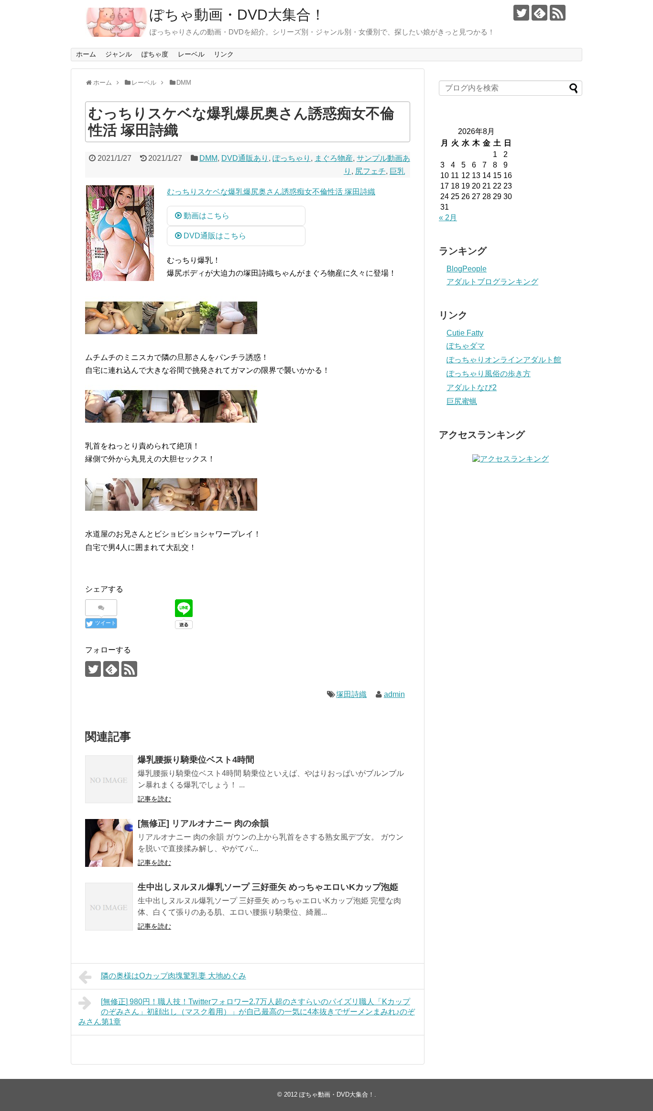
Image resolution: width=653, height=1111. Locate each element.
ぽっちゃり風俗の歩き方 (488, 374)
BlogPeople (466, 269)
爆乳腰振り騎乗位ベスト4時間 (196, 759)
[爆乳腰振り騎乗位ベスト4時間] (109, 779)
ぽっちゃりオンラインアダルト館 (503, 360)
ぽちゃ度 (154, 54)
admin (394, 694)
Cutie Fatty (464, 333)
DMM (208, 158)
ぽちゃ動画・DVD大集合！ (237, 14)
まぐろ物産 (334, 158)
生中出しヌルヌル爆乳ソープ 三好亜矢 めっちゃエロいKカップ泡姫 (268, 887)
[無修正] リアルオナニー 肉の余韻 (203, 823)
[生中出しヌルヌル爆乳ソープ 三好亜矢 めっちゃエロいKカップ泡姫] (109, 907)
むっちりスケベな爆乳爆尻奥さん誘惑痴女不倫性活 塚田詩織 (271, 192)
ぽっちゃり (291, 158)
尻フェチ (370, 171)
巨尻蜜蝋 (461, 401)
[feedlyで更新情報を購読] (539, 13)
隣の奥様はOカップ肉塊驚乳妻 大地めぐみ (173, 976)
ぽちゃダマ (465, 346)
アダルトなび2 (471, 387)
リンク (224, 54)
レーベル (191, 54)
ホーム (86, 54)
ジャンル (118, 54)
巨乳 (397, 171)
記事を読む (154, 799)
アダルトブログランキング (492, 282)
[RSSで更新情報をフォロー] (558, 13)
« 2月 (448, 217)
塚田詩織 (351, 694)
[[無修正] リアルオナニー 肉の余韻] (109, 843)
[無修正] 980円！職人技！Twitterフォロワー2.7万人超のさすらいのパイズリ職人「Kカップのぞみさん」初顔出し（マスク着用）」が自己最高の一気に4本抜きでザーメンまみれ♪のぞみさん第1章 (246, 1012)
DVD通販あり (245, 158)
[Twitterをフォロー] (521, 13)
